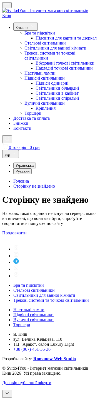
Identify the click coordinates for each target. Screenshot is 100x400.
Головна (21, 181)
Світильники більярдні (57, 88)
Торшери (32, 113)
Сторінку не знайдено (34, 186)
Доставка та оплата (31, 118)
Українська (25, 165)
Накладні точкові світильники (64, 68)
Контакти (22, 128)
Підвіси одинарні (52, 83)
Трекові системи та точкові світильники (51, 300)
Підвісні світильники (44, 78)
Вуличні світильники (44, 103)
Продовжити (14, 232)
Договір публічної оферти (26, 382)
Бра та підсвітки (39, 33)
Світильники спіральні (57, 98)
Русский (22, 171)
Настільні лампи (40, 73)
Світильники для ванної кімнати (55, 48)
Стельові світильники (45, 43)
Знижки (20, 123)
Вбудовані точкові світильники (65, 63)
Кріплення (46, 108)
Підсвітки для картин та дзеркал (66, 38)
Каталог (23, 28)
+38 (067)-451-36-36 (32, 349)
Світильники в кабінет (57, 93)
